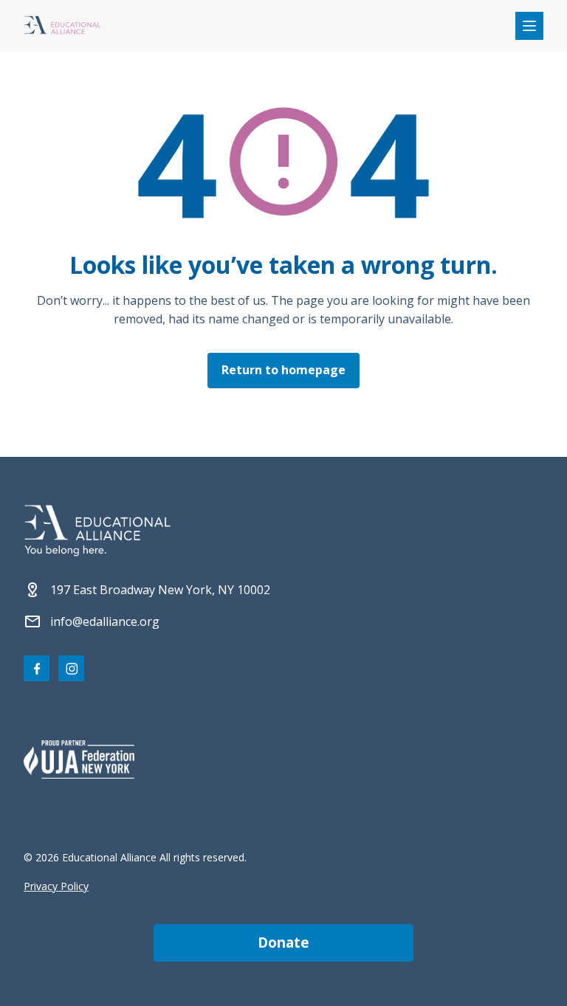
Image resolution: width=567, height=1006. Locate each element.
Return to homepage (283, 370)
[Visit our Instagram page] (71, 668)
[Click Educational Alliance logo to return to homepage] (62, 26)
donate (283, 942)
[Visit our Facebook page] (36, 668)
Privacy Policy (56, 886)
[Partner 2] (79, 759)
